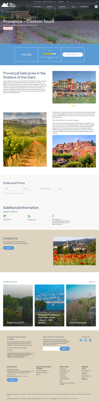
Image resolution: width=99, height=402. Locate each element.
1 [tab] (72, 105)
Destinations (37, 6)
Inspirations (62, 6)
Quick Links (64, 367)
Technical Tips (63, 377)
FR (97, 1)
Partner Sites (85, 367)
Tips (73, 6)
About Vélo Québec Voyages (43, 367)
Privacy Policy (75, 398)
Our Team (9, 350)
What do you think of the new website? (67, 383)
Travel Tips (62, 375)
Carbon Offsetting (64, 379)
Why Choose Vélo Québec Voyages (17, 347)
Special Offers (85, 6)
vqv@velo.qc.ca (11, 374)
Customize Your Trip (65, 371)
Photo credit (46, 398)
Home (2, 11)
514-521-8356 (37, 1)
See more (91, 281)
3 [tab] (76, 105)
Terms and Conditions (41, 370)
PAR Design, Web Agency (64, 398)
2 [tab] (74, 105)
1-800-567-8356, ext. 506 (49, 1)
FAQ (68, 1)
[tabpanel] (74, 87)
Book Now (50, 6)
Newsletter (61, 1)
